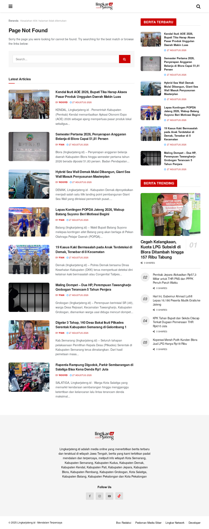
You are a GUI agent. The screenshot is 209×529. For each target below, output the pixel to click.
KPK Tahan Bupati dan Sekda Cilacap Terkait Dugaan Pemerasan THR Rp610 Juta (176, 322)
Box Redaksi (123, 523)
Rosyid (63, 102)
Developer (194, 523)
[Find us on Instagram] (99, 496)
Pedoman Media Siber (148, 523)
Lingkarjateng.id (26, 522)
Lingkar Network (175, 523)
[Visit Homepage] (104, 6)
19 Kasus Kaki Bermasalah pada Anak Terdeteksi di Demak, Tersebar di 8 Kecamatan (94, 249)
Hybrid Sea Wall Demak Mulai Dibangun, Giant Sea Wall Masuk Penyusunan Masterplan (93, 174)
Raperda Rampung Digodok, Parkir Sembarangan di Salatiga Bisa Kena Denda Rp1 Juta (94, 367)
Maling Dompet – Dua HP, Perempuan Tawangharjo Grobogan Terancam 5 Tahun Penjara (93, 287)
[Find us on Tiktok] (119, 496)
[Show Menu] (10, 6)
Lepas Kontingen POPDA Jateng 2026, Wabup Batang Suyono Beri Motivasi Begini (90, 211)
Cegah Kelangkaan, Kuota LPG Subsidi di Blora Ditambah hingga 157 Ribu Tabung (162, 249)
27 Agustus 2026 (82, 102)
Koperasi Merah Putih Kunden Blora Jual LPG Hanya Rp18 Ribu (175, 342)
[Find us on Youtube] (109, 496)
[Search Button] (198, 6)
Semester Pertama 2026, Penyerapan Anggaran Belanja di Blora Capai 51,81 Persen (91, 136)
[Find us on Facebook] (90, 496)
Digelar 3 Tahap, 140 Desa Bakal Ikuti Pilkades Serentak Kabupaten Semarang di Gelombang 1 (91, 324)
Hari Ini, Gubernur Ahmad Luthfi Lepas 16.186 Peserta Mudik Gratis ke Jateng (176, 300)
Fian (61, 144)
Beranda (13, 20)
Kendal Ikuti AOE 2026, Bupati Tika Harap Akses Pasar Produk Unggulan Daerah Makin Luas (91, 94)
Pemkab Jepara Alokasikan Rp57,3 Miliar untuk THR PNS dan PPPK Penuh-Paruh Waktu (174, 278)
